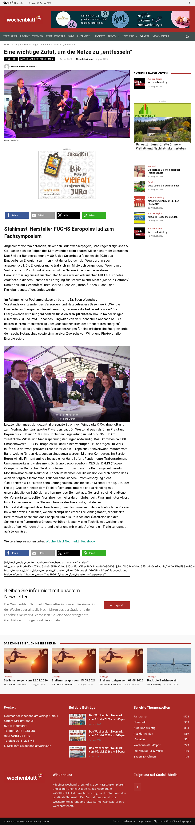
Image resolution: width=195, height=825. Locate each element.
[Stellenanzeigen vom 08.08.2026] (121, 660)
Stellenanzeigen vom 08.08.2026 (121, 680)
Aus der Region (155, 79)
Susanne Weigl (154, 684)
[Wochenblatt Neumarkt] (7, 66)
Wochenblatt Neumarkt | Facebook (70, 541)
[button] (187, 36)
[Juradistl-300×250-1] (67, 175)
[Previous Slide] (15, 384)
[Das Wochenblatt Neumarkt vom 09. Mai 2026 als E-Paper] (77, 752)
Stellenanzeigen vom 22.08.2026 (26, 680)
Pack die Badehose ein (162, 680)
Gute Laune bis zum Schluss (163, 185)
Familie (151, 182)
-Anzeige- (16, 44)
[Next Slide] (119, 384)
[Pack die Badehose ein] (169, 660)
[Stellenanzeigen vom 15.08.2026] (74, 660)
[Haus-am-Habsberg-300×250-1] (162, 127)
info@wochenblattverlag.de (32, 745)
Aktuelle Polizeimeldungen (162, 216)
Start (6, 44)
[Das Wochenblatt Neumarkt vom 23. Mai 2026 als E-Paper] (77, 719)
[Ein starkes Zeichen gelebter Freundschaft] (139, 171)
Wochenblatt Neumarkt (24, 66)
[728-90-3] (121, 19)
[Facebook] (189, 3)
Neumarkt (152, 166)
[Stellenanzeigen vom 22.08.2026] (26, 660)
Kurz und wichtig (156, 197)
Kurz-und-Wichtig (158, 82)
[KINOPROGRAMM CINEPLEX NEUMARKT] (139, 202)
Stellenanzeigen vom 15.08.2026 (74, 680)
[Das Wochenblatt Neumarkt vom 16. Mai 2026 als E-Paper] (77, 735)
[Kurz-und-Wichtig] (139, 83)
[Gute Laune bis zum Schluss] (139, 186)
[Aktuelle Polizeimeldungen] (139, 218)
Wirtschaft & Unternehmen (36, 59)
